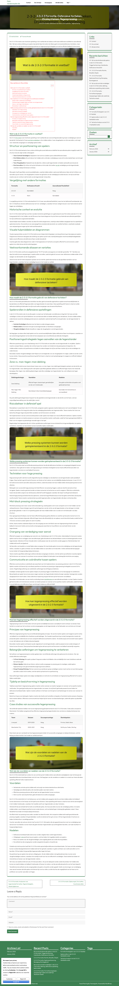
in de (22, 837)
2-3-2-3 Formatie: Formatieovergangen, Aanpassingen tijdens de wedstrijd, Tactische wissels (45, 972)
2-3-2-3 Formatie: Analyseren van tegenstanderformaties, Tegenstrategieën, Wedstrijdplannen (20, 884)
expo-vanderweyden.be (43, 19)
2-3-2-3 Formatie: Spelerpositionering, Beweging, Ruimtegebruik (98, 78)
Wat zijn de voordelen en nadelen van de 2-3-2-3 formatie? (25, 126)
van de (57, 165)
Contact (28, 2)
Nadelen (14, 129)
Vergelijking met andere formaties (20, 91)
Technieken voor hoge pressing (19, 109)
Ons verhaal (37, 2)
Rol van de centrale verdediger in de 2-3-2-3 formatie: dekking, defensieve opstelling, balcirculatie (99, 86)
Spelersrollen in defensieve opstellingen (21, 100)
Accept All (16, 982)
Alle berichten (59, 2)
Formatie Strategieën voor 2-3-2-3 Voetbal (72, 951)
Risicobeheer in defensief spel (19, 106)
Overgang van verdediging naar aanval (21, 113)
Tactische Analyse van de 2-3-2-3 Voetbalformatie (67, 19)
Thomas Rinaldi (26, 36)
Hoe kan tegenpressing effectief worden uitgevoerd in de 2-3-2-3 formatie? (29, 117)
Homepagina (48, 2)
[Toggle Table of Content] (51, 85)
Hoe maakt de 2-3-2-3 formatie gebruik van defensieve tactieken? (27, 98)
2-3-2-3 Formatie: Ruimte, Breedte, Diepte (46, 957)
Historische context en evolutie (19, 93)
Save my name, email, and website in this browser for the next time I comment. (31, 927)
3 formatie (18, 138)
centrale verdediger (33, 140)
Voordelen (14, 127)
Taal (68, 2)
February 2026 (93, 149)
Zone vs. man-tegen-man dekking (20, 104)
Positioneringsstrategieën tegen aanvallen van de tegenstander (27, 102)
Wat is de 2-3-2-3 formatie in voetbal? (20, 88)
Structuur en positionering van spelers (21, 89)
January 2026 (93, 151)
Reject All (23, 979)
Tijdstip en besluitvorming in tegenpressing (22, 122)
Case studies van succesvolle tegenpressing (22, 124)
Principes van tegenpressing (19, 118)
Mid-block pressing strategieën (19, 111)
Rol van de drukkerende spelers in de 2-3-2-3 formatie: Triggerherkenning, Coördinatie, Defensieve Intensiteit (45, 953)
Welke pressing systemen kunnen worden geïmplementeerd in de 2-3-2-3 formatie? (31, 108)
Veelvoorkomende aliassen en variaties (21, 96)
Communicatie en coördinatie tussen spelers (22, 115)
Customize (9, 979)
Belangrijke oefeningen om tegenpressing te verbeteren (25, 120)
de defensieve (48, 579)
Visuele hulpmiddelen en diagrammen (21, 95)
